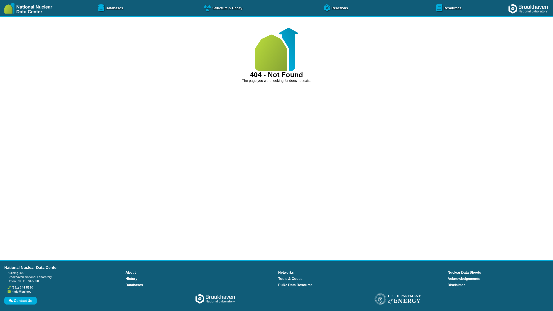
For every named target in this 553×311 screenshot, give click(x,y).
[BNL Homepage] (529, 17)
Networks (286, 272)
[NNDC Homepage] (27, 17)
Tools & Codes (290, 279)
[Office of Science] (397, 299)
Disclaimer (456, 285)
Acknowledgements (464, 279)
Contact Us (23, 301)
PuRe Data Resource (295, 285)
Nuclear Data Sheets (464, 272)
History (131, 279)
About (131, 272)
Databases (134, 285)
